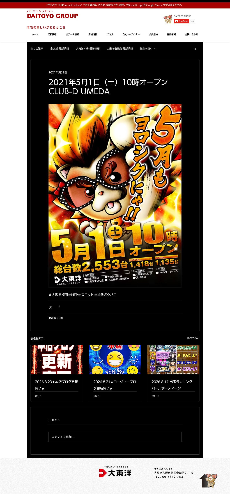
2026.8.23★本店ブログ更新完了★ (56, 385)
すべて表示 (193, 338)
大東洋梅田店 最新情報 (120, 48)
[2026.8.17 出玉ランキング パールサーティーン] (173, 359)
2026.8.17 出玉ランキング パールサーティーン (172, 385)
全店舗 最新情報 (59, 48)
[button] (195, 48)
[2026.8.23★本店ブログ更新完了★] (57, 359)
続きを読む (146, 48)
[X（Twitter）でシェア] (50, 307)
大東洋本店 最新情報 (88, 48)
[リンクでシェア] (59, 307)
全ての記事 (37, 48)
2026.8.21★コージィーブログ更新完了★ (114, 385)
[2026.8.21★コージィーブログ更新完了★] (115, 359)
